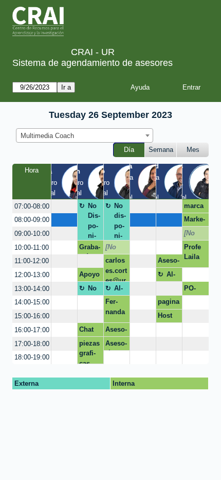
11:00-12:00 (31, 261)
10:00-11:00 (31, 247)
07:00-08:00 (31, 206)
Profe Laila (192, 252)
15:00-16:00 (31, 316)
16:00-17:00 (31, 330)
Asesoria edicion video (116, 331)
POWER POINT (194, 290)
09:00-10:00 (31, 233)
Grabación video (89, 248)
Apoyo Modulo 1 (89, 276)
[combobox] (84, 135)
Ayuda (140, 87)
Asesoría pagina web (168, 262)
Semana (161, 149)
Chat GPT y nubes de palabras (89, 331)
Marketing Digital (194, 221)
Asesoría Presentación (116, 345)
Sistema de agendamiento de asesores (92, 63)
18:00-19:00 (31, 357)
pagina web (168, 303)
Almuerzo (173, 276)
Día (129, 149)
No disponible (120, 221)
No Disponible (94, 221)
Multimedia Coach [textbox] (47, 136)
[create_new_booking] (64, 206)
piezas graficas (89, 351)
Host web (165, 317)
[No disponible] (194, 235)
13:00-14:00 (31, 289)
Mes (193, 149)
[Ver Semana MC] (155, 180)
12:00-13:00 (31, 275)
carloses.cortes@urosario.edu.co (116, 269)
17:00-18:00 (31, 344)
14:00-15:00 (31, 302)
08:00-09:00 (31, 220)
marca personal (194, 207)
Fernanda (115, 307)
